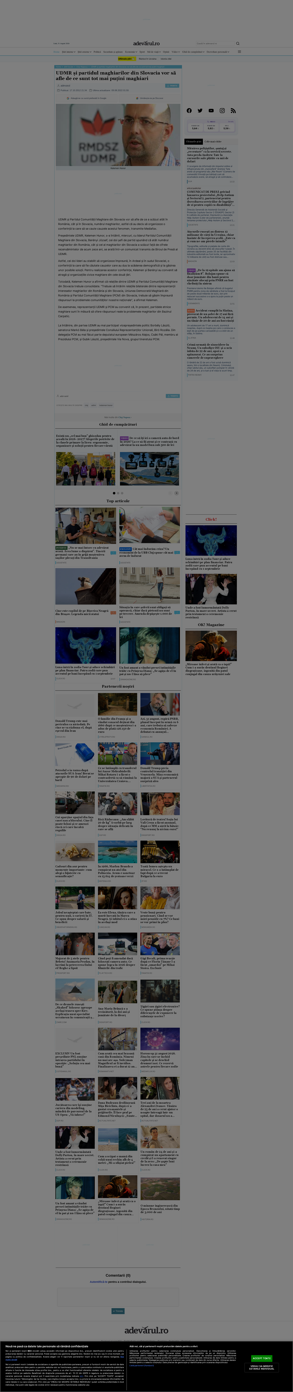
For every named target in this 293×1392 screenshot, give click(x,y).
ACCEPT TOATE (262, 1358)
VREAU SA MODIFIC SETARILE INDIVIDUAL (261, 1367)
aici (81, 1376)
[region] (146, 1366)
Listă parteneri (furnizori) (142, 1365)
